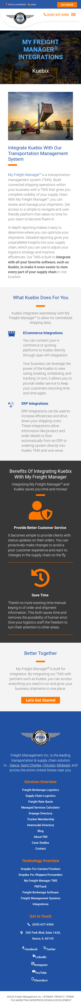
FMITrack (40, 886)
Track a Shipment (17, 5)
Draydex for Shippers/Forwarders (41, 875)
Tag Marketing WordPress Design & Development (41, 1000)
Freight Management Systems (40, 898)
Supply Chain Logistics (41, 796)
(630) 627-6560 (58, 15)
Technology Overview (40, 860)
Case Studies (40, 842)
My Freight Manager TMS (40, 880)
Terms (70, 996)
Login (33, 5)
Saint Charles (31, 765)
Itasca (14, 765)
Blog (41, 831)
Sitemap (48, 996)
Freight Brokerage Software (40, 892)
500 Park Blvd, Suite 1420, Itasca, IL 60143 (43, 935)
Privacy (59, 996)
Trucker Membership (40, 819)
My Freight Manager (24, 175)
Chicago (49, 765)
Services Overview (40, 781)
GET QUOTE (67, 5)
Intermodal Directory (40, 825)
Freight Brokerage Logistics (40, 790)
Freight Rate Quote (40, 801)
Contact (40, 848)
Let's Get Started (40, 700)
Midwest (63, 765)
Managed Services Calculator (40, 807)
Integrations (41, 904)
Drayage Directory (40, 813)
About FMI (40, 837)
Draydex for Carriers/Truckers (40, 869)
